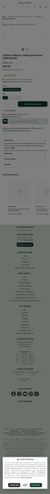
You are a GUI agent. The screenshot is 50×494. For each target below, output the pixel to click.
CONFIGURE (14, 485)
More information (26, 477)
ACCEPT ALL (35, 485)
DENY (25, 485)
